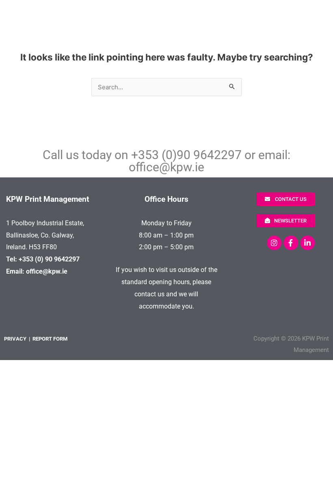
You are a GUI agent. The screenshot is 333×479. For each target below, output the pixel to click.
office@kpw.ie (166, 167)
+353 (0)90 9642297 (186, 155)
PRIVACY (15, 339)
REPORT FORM (49, 339)
